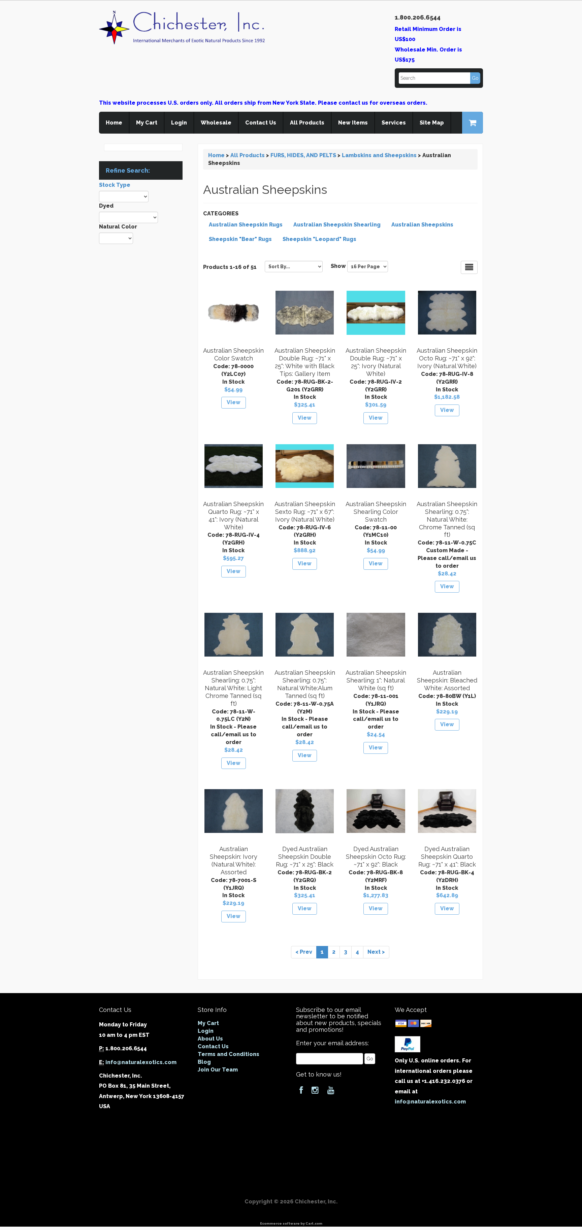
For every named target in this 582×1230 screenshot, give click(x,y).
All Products (307, 122)
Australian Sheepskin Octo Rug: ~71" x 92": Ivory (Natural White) (447, 358)
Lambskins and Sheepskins (379, 155)
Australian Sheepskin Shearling (337, 224)
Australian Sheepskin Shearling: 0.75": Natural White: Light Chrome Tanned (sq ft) (233, 688)
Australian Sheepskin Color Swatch (233, 354)
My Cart (146, 122)
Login (179, 122)
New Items (353, 122)
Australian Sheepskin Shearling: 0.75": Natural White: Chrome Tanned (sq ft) (447, 519)
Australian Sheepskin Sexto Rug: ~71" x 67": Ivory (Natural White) (304, 511)
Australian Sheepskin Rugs (246, 224)
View (233, 402)
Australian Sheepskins (422, 224)
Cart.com (313, 1223)
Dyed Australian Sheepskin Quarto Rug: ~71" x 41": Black (447, 856)
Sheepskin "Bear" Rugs (240, 239)
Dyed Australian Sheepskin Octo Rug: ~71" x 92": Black (376, 856)
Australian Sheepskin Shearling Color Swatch (376, 511)
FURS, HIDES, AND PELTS (303, 155)
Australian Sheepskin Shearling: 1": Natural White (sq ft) (376, 680)
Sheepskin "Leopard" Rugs (319, 239)
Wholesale (216, 122)
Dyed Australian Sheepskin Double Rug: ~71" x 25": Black (304, 856)
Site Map (432, 122)
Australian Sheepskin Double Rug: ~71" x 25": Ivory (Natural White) (376, 362)
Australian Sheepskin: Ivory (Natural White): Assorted (233, 860)
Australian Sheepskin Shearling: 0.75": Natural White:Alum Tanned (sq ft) (304, 684)
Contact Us (260, 122)
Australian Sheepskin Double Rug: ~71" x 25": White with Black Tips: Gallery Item (304, 362)
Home (114, 122)
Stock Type (114, 185)
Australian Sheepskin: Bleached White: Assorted (447, 680)
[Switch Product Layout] (469, 267)
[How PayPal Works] (407, 1044)
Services (394, 122)
